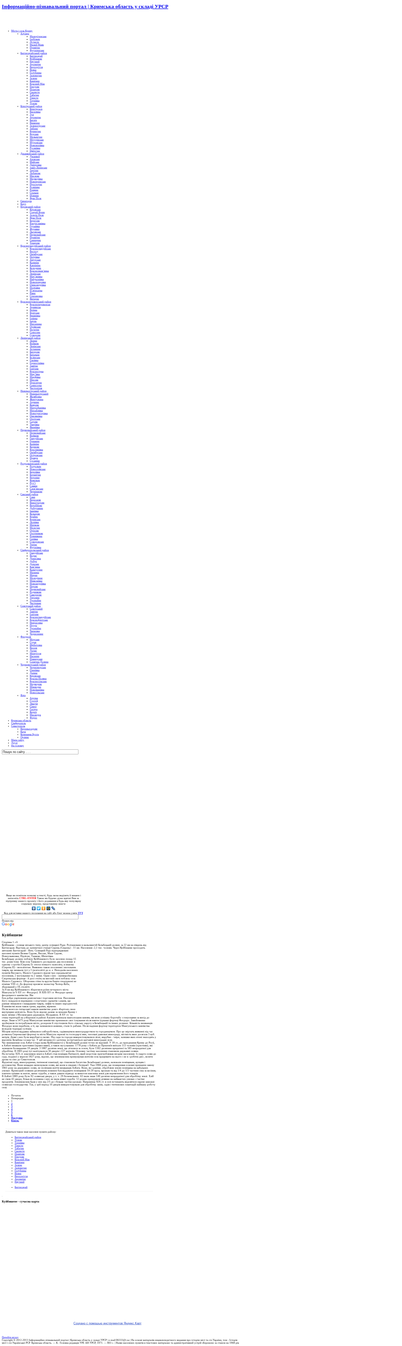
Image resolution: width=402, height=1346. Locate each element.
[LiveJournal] (53, 908)
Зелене (18, 1165)
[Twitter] (38, 908)
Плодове (19, 1156)
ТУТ (80, 913)
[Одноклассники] (43, 908)
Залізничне (21, 1167)
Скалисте (20, 1151)
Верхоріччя (21, 1176)
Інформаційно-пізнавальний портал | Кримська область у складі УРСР (85, 6)
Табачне (19, 1148)
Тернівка (19, 1142)
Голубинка (20, 1170)
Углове (18, 1139)
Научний (19, 1181)
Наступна (17, 1117)
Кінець (15, 1120)
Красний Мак (22, 1159)
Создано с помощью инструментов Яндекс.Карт (107, 1323)
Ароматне (20, 1179)
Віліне (18, 1173)
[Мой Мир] (48, 908)
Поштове (20, 1153)
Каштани (19, 1162)
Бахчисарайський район (28, 1137)
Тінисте (19, 1145)
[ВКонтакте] (33, 908)
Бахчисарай (21, 1187)
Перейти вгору (10, 1337)
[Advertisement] (56, 20)
